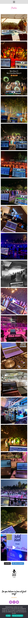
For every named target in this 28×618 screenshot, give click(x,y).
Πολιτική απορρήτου (17, 615)
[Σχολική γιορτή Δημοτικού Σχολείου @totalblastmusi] (14, 492)
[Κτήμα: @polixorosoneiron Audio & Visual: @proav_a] (14, 82)
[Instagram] (14, 602)
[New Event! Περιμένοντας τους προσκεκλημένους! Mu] (14, 383)
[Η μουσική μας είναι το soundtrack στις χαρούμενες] (14, 273)
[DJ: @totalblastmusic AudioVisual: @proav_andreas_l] (14, 438)
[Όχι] (26, 611)
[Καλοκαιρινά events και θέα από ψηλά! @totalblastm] (14, 520)
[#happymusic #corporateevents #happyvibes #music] (14, 356)
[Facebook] (10, 602)
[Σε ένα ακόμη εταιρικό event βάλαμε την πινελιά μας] (14, 410)
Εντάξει (8, 615)
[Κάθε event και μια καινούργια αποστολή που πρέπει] (14, 246)
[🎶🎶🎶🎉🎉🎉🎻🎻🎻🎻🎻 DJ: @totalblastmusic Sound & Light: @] (14, 191)
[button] (14, 2)
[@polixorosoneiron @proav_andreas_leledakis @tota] (14, 54)
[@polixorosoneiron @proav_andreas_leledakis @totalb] (14, 465)
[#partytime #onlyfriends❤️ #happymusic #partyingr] (14, 27)
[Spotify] (17, 602)
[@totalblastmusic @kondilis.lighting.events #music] (14, 328)
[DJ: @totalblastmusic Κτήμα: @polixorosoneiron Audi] (14, 301)
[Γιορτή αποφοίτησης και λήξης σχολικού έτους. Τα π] (14, 164)
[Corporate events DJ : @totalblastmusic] (14, 219)
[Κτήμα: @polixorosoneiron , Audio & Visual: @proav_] (14, 109)
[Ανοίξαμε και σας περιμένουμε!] (14, 547)
